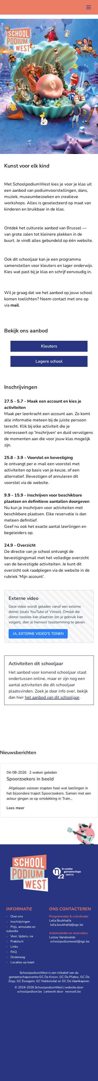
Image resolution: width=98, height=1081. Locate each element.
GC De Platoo (69, 977)
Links (14, 947)
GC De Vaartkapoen (75, 981)
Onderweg (17, 957)
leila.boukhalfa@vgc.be (66, 925)
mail (14, 305)
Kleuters (49, 346)
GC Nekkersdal (46, 981)
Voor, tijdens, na (21, 936)
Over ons (16, 916)
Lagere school (49, 361)
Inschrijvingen (20, 921)
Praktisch (17, 941)
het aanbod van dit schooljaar (52, 697)
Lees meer (15, 807)
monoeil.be (73, 991)
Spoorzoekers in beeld (30, 779)
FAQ (13, 952)
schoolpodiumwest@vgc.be (69, 941)
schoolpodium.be (29, 991)
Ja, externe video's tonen (38, 633)
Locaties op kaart (22, 962)
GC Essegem (25, 981)
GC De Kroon (48, 977)
